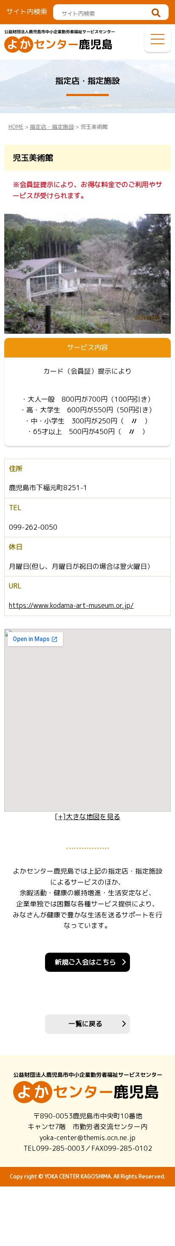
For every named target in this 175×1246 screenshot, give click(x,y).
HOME (15, 127)
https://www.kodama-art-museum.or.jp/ (71, 605)
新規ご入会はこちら (85, 962)
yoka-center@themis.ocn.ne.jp (87, 1137)
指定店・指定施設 (52, 127)
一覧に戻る (85, 1023)
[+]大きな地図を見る (87, 816)
